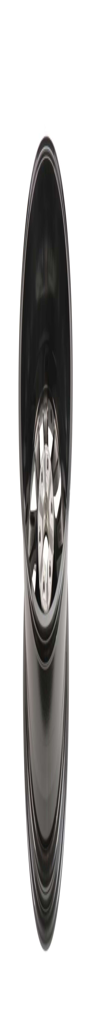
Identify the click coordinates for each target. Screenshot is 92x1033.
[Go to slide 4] (7, 305)
